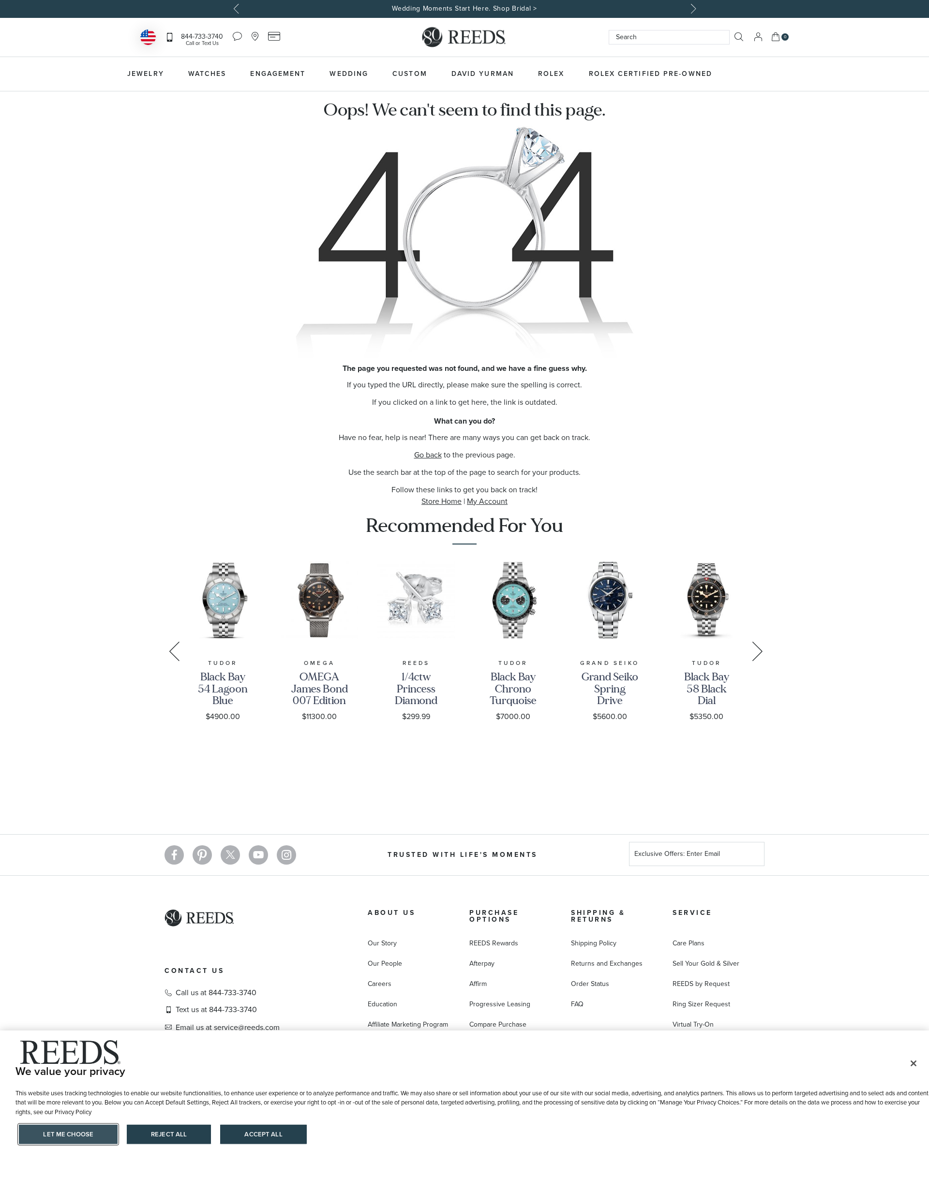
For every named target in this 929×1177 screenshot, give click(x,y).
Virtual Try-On (693, 1024)
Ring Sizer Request (701, 1004)
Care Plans (688, 943)
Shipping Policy (593, 943)
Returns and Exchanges (607, 963)
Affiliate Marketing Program (408, 1024)
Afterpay (481, 963)
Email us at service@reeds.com (228, 1027)
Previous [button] (237, 9)
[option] (464, 9)
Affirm (478, 984)
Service (692, 913)
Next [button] (692, 9)
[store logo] (464, 37)
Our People (385, 963)
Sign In (758, 37)
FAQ (577, 1004)
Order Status (590, 984)
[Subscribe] (753, 855)
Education (382, 1004)
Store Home (441, 501)
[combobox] (669, 37)
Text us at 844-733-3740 (216, 1010)
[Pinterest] (202, 855)
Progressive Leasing (499, 1004)
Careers (379, 984)
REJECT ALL (169, 1134)
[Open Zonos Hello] (148, 38)
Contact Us (194, 971)
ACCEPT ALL (263, 1134)
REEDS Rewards (493, 943)
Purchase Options (494, 916)
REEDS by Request (701, 984)
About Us (391, 913)
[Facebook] (174, 855)
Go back (428, 454)
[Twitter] (230, 855)
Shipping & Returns (598, 916)
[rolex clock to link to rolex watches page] (776, 74)
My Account (487, 501)
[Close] (913, 1063)
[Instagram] (286, 855)
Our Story (382, 943)
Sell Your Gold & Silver (706, 963)
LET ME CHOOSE (68, 1134)
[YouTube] (258, 855)
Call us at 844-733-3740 (216, 993)
